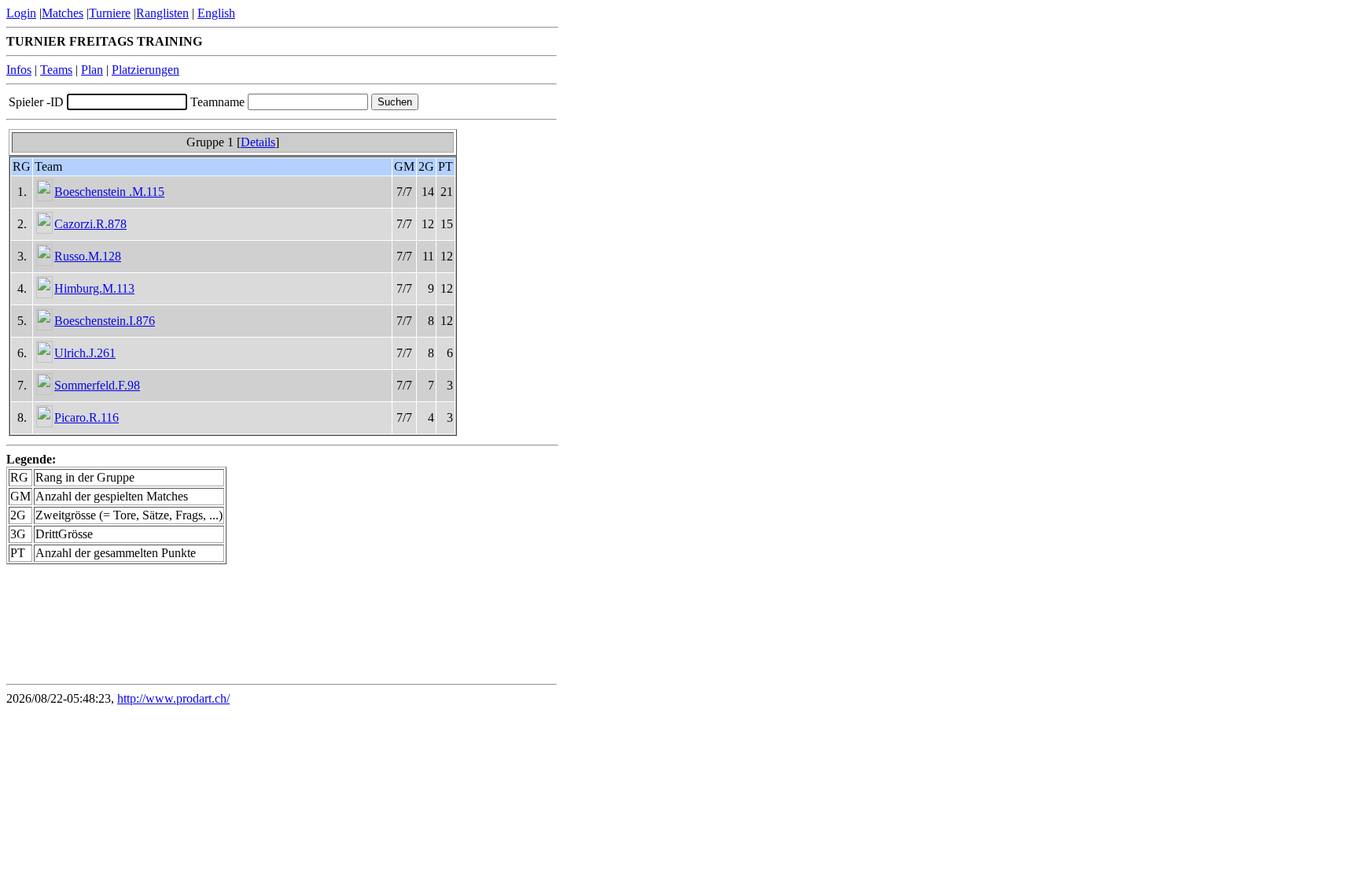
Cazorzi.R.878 (90, 224)
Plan (92, 69)
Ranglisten (162, 13)
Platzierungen (145, 69)
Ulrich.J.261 (85, 353)
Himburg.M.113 (94, 288)
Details (258, 142)
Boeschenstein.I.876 (104, 320)
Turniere (110, 13)
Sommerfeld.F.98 (97, 385)
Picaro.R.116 (86, 417)
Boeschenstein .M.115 (109, 191)
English (216, 13)
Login (21, 13)
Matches (62, 13)
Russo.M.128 (87, 256)
